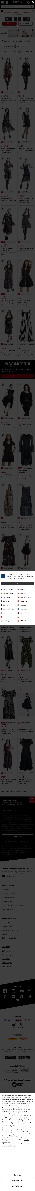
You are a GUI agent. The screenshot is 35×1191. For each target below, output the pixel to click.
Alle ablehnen (17, 1180)
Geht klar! (17, 1175)
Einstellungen (17, 1186)
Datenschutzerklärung (8, 1146)
